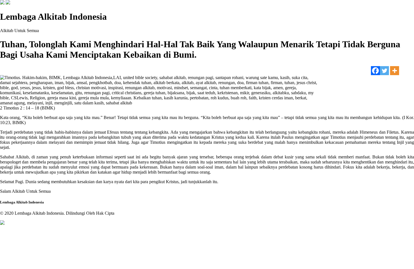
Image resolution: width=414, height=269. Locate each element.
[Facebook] (375, 70)
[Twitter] (384, 70)
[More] (394, 70)
